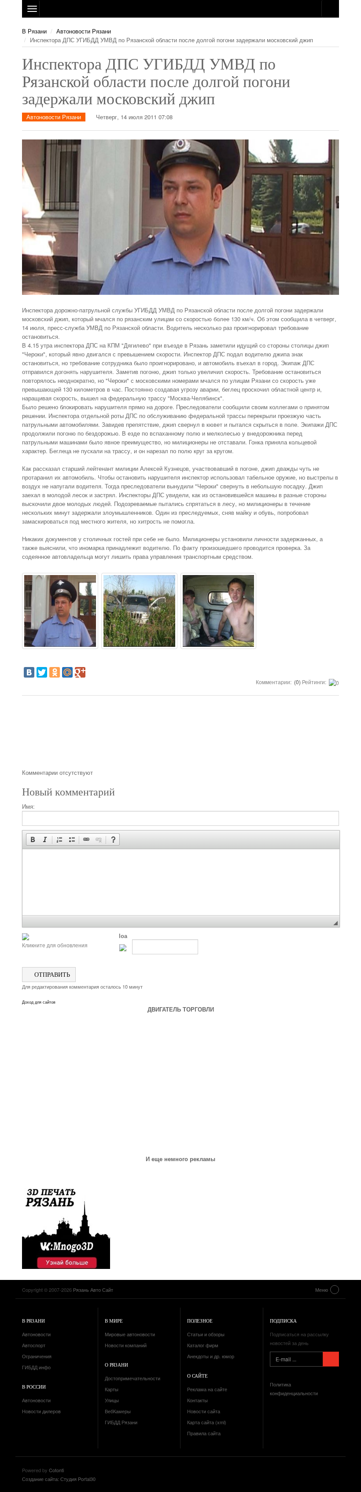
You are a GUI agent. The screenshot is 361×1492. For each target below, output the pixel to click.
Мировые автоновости (130, 1334)
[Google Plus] (80, 672)
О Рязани (116, 1364)
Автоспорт (33, 1345)
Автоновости (36, 1334)
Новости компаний (126, 1345)
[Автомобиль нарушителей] (139, 611)
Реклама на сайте (207, 1389)
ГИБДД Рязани (121, 1422)
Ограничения (37, 1356)
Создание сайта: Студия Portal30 (59, 1478)
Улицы (112, 1400)
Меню (321, 1289)
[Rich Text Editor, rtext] (180, 882)
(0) (297, 682)
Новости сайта (203, 1411)
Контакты (197, 1400)
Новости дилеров (41, 1411)
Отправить (51, 974)
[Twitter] (42, 672)
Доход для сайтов (38, 1002)
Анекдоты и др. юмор (210, 1356)
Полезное (200, 1320)
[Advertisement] (180, 735)
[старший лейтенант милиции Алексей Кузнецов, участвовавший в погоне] (60, 611)
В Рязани (34, 31)
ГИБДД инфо (36, 1367)
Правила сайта (204, 1433)
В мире (114, 1320)
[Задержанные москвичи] (218, 611)
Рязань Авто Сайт (180, 9)
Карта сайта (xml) (206, 1422)
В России (34, 1386)
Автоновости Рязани (83, 31)
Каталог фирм (202, 1345)
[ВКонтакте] (29, 672)
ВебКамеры (118, 1411)
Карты (111, 1389)
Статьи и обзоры (206, 1334)
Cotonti (56, 1470)
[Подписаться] (331, 1359)
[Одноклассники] (54, 672)
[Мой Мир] (67, 672)
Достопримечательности (132, 1378)
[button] (32, 839)
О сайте (197, 1375)
